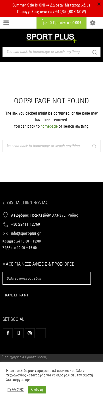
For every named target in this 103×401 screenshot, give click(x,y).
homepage (49, 126)
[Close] (99, 4)
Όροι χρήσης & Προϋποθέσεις (24, 357)
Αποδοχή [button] (37, 389)
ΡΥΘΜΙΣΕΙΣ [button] (16, 389)
